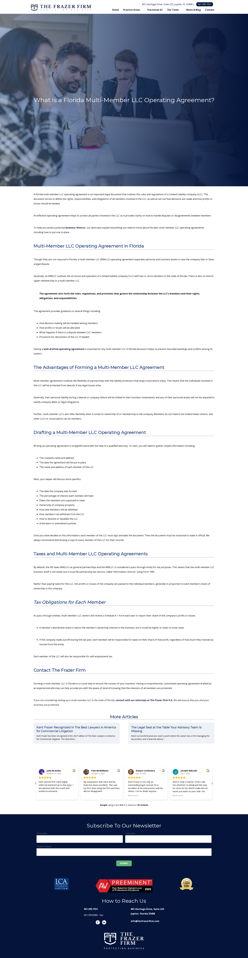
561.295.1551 (205, 4)
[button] (212, 783)
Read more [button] (133, 795)
